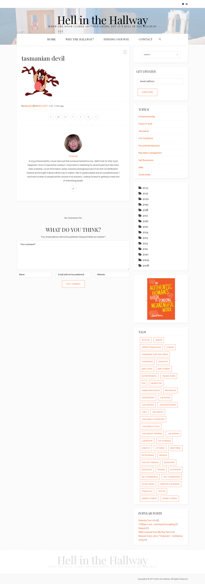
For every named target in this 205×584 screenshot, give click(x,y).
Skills (141, 167)
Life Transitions (146, 138)
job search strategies (153, 419)
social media (148, 484)
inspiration (170, 390)
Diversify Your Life (147, 520)
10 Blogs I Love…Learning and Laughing (157, 524)
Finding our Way (116, 39)
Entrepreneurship (147, 116)
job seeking (173, 433)
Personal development (149, 145)
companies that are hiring (155, 354)
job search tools (151, 426)
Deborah (28, 106)
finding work (168, 376)
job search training (152, 433)
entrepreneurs (149, 376)
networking (148, 455)
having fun (156, 383)
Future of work (145, 123)
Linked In (146, 448)
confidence (147, 361)
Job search (144, 131)
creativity (163, 361)
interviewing (148, 397)
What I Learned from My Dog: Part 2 (155, 532)
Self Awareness (146, 160)
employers (147, 368)
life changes (164, 440)
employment (164, 368)
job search (157, 412)
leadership (147, 440)
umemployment (149, 498)
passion (163, 455)
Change (170, 347)
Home (51, 39)
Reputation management (150, 153)
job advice (165, 397)
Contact (146, 39)
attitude (146, 340)
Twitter (161, 491)
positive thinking (150, 462)
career (158, 340)
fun (143, 383)
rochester (175, 469)
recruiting (147, 469)
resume (161, 469)
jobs (144, 412)
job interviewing (167, 404)
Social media (144, 174)
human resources (151, 390)
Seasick (142, 528)
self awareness (150, 476)
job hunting (148, 404)
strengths (147, 491)
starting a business (170, 484)
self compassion (171, 476)
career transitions (151, 347)
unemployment (169, 498)
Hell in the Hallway (102, 19)
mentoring (175, 448)
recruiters (169, 462)
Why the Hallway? (80, 39)
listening (160, 448)
